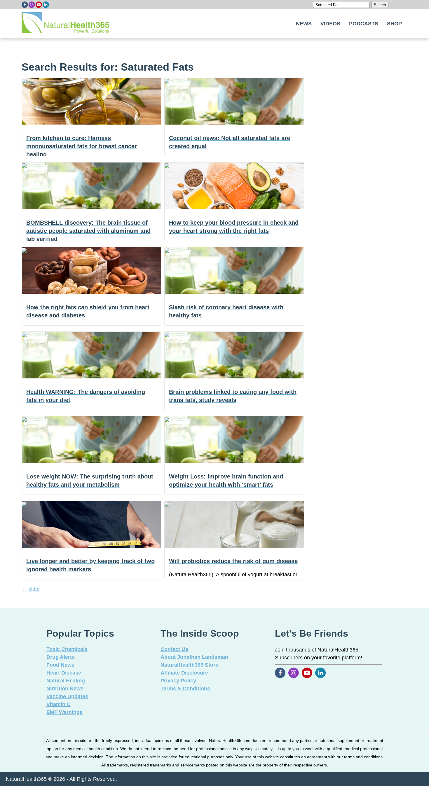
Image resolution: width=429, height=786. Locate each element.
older (31, 589)
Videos (330, 24)
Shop (394, 24)
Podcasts (363, 24)
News (304, 24)
